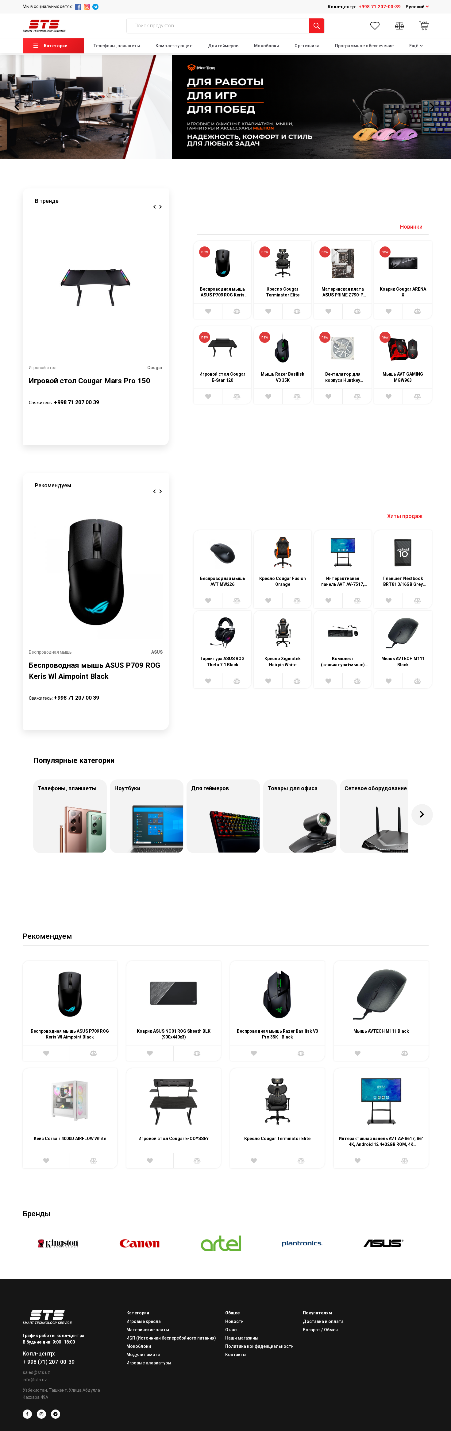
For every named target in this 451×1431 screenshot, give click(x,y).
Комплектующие (174, 45)
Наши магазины (241, 1338)
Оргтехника (307, 45)
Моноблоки (266, 45)
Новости (234, 1321)
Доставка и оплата (323, 1321)
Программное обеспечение (364, 45)
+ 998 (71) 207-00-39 (49, 1362)
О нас (231, 1329)
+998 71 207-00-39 (380, 7)
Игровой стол (42, 367)
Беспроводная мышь (50, 652)
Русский (416, 7)
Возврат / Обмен (320, 1329)
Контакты (235, 1354)
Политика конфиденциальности (259, 1346)
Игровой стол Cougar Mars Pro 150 (89, 381)
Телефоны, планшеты (116, 45)
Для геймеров (223, 45)
